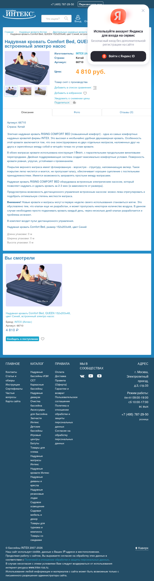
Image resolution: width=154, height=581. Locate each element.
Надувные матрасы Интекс (36, 460)
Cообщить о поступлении (22, 339)
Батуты (34, 443)
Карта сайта (13, 401)
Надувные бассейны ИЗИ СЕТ (39, 376)
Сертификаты (14, 388)
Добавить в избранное (68, 93)
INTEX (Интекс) (23, 322)
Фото (77, 112)
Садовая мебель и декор (36, 515)
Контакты (11, 372)
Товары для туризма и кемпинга (37, 527)
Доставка (60, 376)
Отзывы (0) (126, 112)
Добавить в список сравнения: (73, 87)
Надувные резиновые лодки (37, 494)
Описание (27, 112)
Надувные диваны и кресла (36, 481)
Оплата (59, 372)
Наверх (142, 548)
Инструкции (13, 384)
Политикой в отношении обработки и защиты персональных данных (67, 559)
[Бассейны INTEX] (19, 14)
